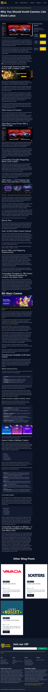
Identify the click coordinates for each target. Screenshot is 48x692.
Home (16, 2)
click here (15, 551)
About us (38, 2)
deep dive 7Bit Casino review (18, 289)
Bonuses (32, 2)
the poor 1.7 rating (17, 61)
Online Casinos (23, 2)
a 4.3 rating (10, 322)
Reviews (7, 581)
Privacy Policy (37, 651)
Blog (45, 2)
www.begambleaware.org (35, 684)
